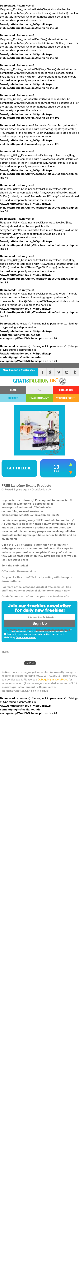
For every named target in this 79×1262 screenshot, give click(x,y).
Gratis (35, 380)
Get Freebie (19, 468)
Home (13, 390)
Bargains (39, 398)
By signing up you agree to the (21, 630)
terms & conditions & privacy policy (53, 630)
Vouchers (65, 398)
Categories (66, 390)
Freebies (13, 398)
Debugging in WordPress (53, 679)
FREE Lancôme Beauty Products (26, 485)
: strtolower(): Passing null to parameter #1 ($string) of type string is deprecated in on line (39, 548)
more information (26, 637)
